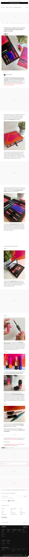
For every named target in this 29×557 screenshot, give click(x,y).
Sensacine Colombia (13, 550)
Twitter (25, 7)
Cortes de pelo (13, 512)
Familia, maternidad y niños (14, 509)
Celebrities (7, 7)
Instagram (10, 500)
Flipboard (4, 447)
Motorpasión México (24, 549)
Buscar (24, 522)
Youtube (8, 500)
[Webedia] (3, 526)
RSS (12, 500)
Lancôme (18, 438)
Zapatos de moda (22, 512)
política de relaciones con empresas (11, 439)
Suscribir (25, 496)
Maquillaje (3, 7)
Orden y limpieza (4, 514)
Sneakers (3, 508)
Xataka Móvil (3, 532)
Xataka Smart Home (3, 535)
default (13, 447)
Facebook (27, 7)
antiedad (21, 514)
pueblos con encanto (14, 514)
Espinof (13, 532)
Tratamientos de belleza (17, 7)
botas (2, 512)
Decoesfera (3, 542)
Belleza (10, 447)
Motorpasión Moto (25, 532)
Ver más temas (4, 517)
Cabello (11, 7)
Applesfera (3, 533)
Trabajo (21, 508)
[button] (9, 74)
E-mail (5, 447)
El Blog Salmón (9, 541)
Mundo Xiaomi (3, 536)
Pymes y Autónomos (8, 543)
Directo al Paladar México (19, 549)
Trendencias (3, 541)
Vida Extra (8, 532)
